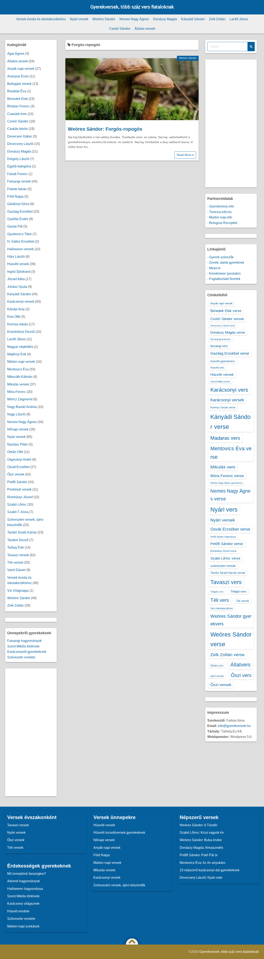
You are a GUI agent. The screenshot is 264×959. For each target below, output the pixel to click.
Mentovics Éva (18, 369)
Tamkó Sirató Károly (22, 532)
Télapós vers (217, 591)
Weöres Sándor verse (231, 639)
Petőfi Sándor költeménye (223, 537)
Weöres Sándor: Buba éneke (201, 840)
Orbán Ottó (15, 452)
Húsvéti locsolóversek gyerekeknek (119, 832)
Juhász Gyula (17, 286)
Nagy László (16, 414)
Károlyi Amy (16, 309)
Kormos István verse (222, 407)
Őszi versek (15, 474)
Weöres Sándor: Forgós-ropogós (105, 129)
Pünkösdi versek (19, 489)
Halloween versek (20, 249)
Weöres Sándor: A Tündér (198, 825)
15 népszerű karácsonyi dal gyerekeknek (209, 870)
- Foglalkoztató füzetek (223, 279)
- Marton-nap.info (219, 217)
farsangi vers (219, 346)
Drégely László (18, 159)
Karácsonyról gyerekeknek (26, 651)
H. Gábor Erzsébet (20, 241)
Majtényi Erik (16, 354)
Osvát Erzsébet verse (230, 529)
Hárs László (16, 256)
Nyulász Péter (17, 444)
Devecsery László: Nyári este (201, 877)
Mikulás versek (18, 384)
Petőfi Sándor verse (226, 544)
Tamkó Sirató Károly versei (227, 572)
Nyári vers (224, 509)
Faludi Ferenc (17, 174)
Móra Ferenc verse (227, 476)
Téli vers (219, 600)
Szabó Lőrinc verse (225, 558)
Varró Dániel (16, 570)
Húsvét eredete (18, 911)
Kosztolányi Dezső (21, 331)
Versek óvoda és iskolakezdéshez (41, 19)
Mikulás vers (222, 467)
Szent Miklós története (23, 646)
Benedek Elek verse (225, 311)
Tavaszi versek (18, 555)
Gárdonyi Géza (18, 204)
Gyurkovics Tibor (19, 234)
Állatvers (240, 664)
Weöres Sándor (103, 19)
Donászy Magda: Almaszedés (201, 847)
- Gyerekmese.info (220, 206)
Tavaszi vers (226, 582)
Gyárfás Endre (17, 219)
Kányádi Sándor (193, 19)
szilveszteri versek (223, 566)
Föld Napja (15, 196)
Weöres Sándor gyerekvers (230, 620)
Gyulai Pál (14, 226)
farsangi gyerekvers (220, 339)
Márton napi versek (21, 361)
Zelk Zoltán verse (227, 654)
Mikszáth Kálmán (19, 376)
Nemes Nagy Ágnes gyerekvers (226, 483)
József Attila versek (220, 381)
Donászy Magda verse (227, 332)
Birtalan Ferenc (18, 106)
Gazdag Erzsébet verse (229, 353)
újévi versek (217, 676)
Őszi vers (241, 675)
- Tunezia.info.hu (219, 212)
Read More (184, 154)
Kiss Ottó (13, 316)
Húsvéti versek (18, 264)
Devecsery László (20, 144)
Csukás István (17, 128)
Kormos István (17, 324)
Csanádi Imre (17, 114)
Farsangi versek (19, 181)
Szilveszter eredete (21, 657)
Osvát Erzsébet (18, 467)
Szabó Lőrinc (17, 504)
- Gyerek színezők (220, 257)
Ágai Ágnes (15, 53)
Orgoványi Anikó (19, 459)
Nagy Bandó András (22, 407)
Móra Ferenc (16, 392)
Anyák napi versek (20, 68)
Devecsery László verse (222, 325)
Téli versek (15, 562)
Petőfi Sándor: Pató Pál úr (199, 855)
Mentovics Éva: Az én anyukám (202, 862)
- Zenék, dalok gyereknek (225, 262)
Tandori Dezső (17, 540)
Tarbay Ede (15, 547)
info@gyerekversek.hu (234, 726)
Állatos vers (216, 665)
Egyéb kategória (19, 166)
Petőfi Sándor (17, 482)
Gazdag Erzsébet (20, 211)
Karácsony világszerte (23, 903)
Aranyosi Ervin (18, 76)
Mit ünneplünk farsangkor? (26, 873)
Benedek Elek (17, 99)
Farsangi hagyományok (24, 640)
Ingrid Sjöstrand (18, 271)
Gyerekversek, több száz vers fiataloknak (132, 7)
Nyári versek (79, 19)
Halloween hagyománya (25, 888)
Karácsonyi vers (229, 390)
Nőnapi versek (17, 429)
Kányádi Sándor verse (230, 421)
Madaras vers (225, 438)
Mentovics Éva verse (231, 453)
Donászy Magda (165, 19)
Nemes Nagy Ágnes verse (230, 494)
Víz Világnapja (18, 590)
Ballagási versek (19, 83)
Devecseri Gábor (19, 136)
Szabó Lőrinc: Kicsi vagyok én (202, 832)
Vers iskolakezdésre (221, 608)
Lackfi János (239, 19)
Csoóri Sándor (119, 28)
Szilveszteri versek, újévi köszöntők (119, 885)
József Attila (16, 279)
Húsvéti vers (217, 367)
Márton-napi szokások (23, 926)
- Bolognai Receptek (222, 223)
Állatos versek (144, 28)
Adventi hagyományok (23, 881)
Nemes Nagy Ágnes (134, 19)
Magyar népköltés (20, 347)
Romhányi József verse (223, 551)
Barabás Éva (16, 91)
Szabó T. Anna (17, 512)
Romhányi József (20, 497)
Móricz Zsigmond (19, 399)
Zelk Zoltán (217, 19)
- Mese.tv (213, 268)
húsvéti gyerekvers (222, 361)
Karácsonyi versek (20, 301)
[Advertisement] (31, 732)
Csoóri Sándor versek (227, 319)
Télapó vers (238, 591)
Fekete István (17, 189)
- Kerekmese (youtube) (223, 273)
